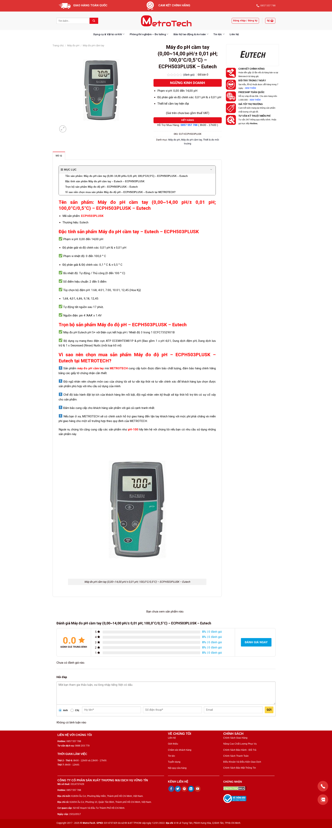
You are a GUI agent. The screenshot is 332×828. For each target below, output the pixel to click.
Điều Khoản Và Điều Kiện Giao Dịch (242, 762)
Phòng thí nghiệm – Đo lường (148, 34)
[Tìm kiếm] (94, 21)
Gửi (269, 709)
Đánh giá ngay (256, 642)
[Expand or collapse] (211, 170)
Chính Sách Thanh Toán (236, 756)
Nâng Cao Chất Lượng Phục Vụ (240, 743)
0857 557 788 (189, 125)
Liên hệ (234, 34)
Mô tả (59, 155)
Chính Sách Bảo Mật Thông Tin (239, 767)
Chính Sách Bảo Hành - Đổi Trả (239, 750)
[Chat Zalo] (323, 799)
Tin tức (217, 34)
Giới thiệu (173, 743)
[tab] (59, 156)
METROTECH (119, 368)
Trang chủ (58, 45)
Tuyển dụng (174, 762)
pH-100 (133, 429)
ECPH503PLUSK (92, 216)
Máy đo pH (73, 45)
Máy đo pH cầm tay (93, 45)
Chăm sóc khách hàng (179, 750)
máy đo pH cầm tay (90, 368)
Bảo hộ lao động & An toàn (189, 34)
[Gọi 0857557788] (323, 786)
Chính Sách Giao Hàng (235, 737)
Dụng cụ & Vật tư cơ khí (107, 34)
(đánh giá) (189, 74)
